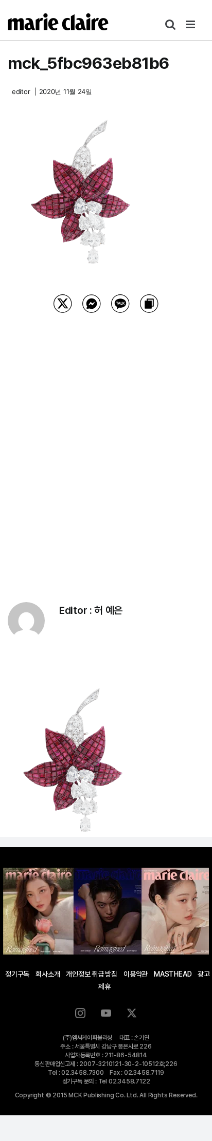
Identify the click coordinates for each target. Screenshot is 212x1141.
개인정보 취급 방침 (91, 974)
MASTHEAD (172, 974)
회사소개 (48, 974)
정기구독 (17, 974)
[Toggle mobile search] (170, 24)
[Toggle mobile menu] (191, 24)
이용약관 (135, 974)
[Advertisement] (106, 444)
